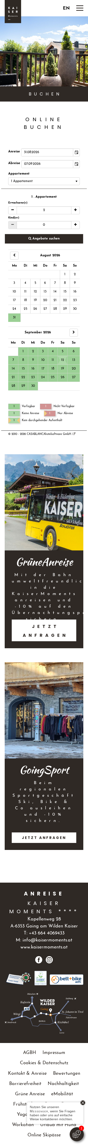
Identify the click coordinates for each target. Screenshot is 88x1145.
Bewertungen (66, 1073)
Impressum (53, 1052)
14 (55, 291)
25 (25, 309)
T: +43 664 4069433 (44, 933)
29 (65, 309)
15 (65, 291)
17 (14, 300)
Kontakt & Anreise (27, 1073)
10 (14, 291)
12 (35, 291)
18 (25, 300)
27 (45, 309)
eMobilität (62, 1094)
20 (45, 300)
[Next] (73, 333)
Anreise (14, 151)
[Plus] (75, 210)
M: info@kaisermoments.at (44, 940)
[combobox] (47, 152)
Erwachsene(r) (17, 202)
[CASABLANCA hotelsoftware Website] (74, 434)
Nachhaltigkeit (63, 1084)
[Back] (14, 256)
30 (75, 309)
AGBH (29, 1052)
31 (14, 317)
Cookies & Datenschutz (44, 1063)
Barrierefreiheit (25, 1084)
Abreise (14, 163)
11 (25, 291)
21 (55, 300)
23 (75, 300)
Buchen (45, 94)
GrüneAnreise (44, 561)
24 (14, 309)
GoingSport (44, 769)
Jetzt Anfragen (45, 631)
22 (65, 300)
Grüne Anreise (30, 1094)
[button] (76, 152)
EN (66, 8)
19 (35, 300)
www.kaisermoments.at (44, 947)
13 (45, 291)
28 (55, 309)
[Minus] (12, 210)
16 (75, 291)
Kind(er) (13, 217)
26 (35, 309)
